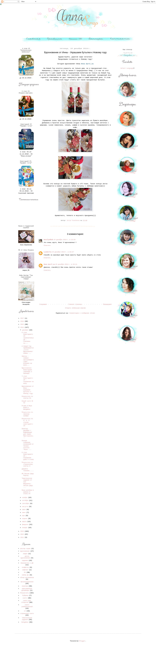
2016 (22, 321)
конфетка (25, 567)
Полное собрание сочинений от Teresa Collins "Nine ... (28, 445)
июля (24, 509)
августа (25, 506)
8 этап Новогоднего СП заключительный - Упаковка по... (28, 338)
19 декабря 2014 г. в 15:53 (64, 239)
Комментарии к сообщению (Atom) (82, 313)
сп (25, 611)
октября (25, 500)
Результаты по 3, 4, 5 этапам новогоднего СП (27, 422)
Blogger (82, 641)
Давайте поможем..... (28, 470)
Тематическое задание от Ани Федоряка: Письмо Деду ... (27, 482)
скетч (25, 598)
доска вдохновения (25, 557)
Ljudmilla (47, 252)
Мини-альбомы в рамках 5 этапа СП (28, 492)
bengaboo (24, 622)
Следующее (43, 304)
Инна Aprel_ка (49, 264)
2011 (22, 537)
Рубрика (25, 595)
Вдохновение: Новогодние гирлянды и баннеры (27, 370)
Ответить (47, 245)
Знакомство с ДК (27, 563)
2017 (22, 318)
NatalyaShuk (48, 239)
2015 (22, 324)
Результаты (24, 593)
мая (24, 515)
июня (24, 512)
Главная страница (75, 304)
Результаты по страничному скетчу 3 (27, 464)
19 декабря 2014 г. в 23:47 (63, 252)
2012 (22, 534)
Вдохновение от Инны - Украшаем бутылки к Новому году (28, 389)
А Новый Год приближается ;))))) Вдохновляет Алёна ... (28, 349)
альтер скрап (25, 548)
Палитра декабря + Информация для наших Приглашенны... (28, 433)
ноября (25, 497)
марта (24, 521)
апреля (25, 518)
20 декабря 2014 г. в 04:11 (66, 264)
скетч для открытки (26, 601)
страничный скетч (27, 613)
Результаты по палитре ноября (27, 414)
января (25, 527)
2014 (22, 327)
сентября (26, 503)
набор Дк (25, 575)
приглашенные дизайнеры (26, 589)
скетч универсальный (26, 605)
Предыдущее (107, 304)
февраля (25, 524)
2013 (22, 531)
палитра (25, 586)
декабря (25, 330)
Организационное (27, 582)
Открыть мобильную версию (75, 308)
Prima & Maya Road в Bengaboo (27, 407)
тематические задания (27, 618)
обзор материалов (27, 577)
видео (25, 553)
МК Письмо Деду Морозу (28, 474)
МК (25, 572)
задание (25, 560)
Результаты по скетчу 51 (27, 397)
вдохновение (25, 551)
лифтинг (25, 570)
